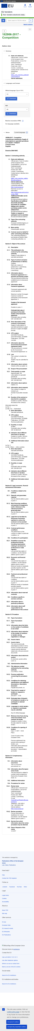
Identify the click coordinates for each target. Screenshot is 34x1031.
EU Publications (6, 935)
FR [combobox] (7, 94)
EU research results (7, 928)
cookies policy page (13, 1012)
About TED (5, 910)
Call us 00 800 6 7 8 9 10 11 (10, 957)
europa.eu (16, 949)
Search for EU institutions (9, 975)
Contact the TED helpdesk (9, 878)
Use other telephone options (10, 960)
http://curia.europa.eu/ (17, 187)
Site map (4, 913)
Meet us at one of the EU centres (11, 966)
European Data (6, 925)
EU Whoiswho (6, 931)
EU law (4, 922)
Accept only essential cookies (16, 1027)
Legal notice (5, 895)
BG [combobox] (7, 109)
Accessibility (5, 901)
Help (3, 875)
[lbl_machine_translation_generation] (23, 121)
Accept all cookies (13, 1022)
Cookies (4, 898)
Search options (28, 24)
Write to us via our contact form (10, 963)
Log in (25, 6)
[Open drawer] (4, 31)
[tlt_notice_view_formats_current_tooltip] (27, 132)
